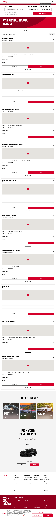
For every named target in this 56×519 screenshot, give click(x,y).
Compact (15, 483)
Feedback (45, 485)
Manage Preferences (42, 512)
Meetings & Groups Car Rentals (28, 491)
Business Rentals (26, 1)
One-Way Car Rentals (27, 485)
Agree (48, 515)
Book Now (34, 464)
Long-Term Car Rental (27, 483)
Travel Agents (36, 477)
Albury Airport (6, 286)
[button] (28, 47)
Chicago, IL (26, 507)
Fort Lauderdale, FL (37, 507)
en (43, 1)
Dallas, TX (35, 502)
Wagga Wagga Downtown (8, 74)
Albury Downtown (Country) (9, 180)
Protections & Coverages (28, 479)
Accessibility (46, 490)
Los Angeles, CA (47, 505)
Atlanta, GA (16, 505)
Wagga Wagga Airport (7, 39)
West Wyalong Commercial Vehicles (10, 357)
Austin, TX (15, 507)
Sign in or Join (48, 1)
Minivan (15, 481)
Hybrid (15, 485)
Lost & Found (46, 483)
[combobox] (17, 9)
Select (41, 66)
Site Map (45, 481)
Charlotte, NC (26, 505)
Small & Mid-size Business (38, 479)
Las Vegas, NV (46, 502)
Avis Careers (46, 488)
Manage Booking (18, 1)
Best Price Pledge (47, 479)
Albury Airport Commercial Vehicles (11, 251)
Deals (38, 1)
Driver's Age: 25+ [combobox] (7, 14)
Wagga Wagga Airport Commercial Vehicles (12, 145)
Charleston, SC (26, 502)
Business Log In (36, 481)
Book (12, 1)
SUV (14, 479)
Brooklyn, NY (26, 500)
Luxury (15, 490)
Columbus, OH (36, 500)
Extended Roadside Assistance (27, 488)
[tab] (16, 498)
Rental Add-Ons (26, 481)
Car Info (21, 464)
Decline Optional (37, 515)
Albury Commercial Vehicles (9, 215)
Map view (51, 34)
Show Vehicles (42, 13)
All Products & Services (28, 477)
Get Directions (14, 66)
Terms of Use (19, 516)
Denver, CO (36, 505)
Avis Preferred (32, 1)
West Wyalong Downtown (8, 321)
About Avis (45, 477)
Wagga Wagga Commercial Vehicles (10, 109)
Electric (15, 488)
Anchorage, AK (16, 502)
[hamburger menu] (52, 1)
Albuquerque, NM (17, 500)
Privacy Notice (25, 515)
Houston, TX (46, 500)
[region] (28, 514)
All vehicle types (16, 477)
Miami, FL (45, 507)
